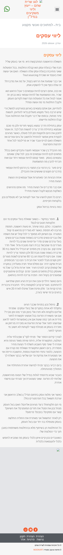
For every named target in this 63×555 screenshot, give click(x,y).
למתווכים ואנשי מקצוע (37, 25)
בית (58, 25)
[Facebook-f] (35, 530)
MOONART (38, 550)
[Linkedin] (30, 530)
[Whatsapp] (25, 530)
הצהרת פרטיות (31, 538)
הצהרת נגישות (40, 538)
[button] (57, 9)
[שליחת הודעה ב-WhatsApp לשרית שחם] (7, 9)
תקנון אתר (22, 538)
